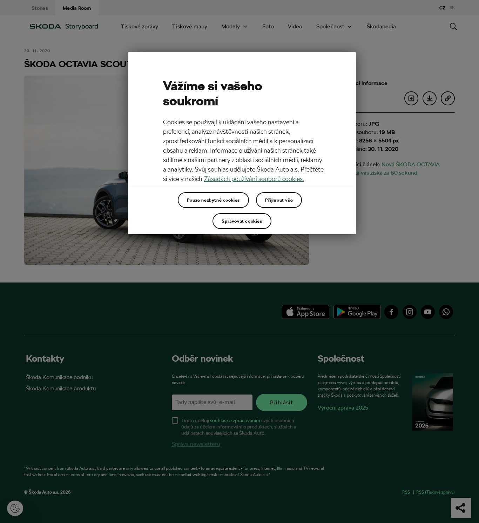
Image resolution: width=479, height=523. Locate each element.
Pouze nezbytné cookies (213, 200)
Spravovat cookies (242, 221)
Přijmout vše (279, 200)
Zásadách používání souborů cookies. (254, 178)
